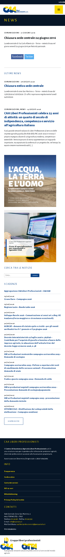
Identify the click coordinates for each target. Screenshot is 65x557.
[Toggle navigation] (59, 9)
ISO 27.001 (8, 488)
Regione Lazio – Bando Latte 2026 (19, 307)
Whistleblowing (10, 494)
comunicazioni (11, 33)
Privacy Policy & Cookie (14, 500)
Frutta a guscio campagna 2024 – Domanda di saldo (28, 379)
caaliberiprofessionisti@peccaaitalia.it (30, 524)
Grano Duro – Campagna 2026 (18, 299)
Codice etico (9, 477)
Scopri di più (13, 421)
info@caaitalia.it (16, 522)
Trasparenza (9, 471)
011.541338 (14, 519)
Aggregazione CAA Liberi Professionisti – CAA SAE (27, 291)
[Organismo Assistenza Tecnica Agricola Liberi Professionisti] (29, 546)
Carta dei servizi (11, 483)
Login (62, 2)
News (23, 109)
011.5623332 (28, 519)
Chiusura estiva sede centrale (24, 86)
